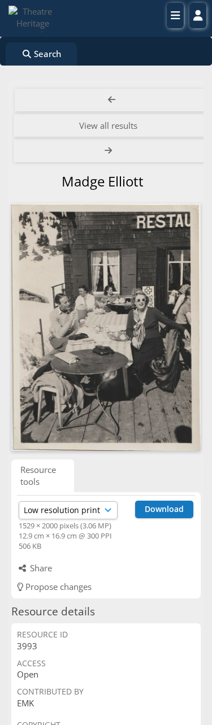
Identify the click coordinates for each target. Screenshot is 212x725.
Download (164, 508)
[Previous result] (112, 100)
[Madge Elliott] (106, 327)
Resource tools (38, 475)
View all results (108, 125)
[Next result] (109, 151)
